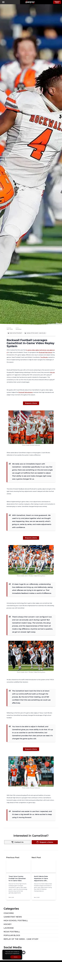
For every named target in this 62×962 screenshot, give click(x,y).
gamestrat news (13, 917)
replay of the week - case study (33, 332)
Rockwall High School (45, 352)
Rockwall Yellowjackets (25, 392)
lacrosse (9, 928)
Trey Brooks (44, 357)
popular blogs (12, 935)
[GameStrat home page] (23, 952)
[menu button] (10, 2)
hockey (7, 924)
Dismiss (15, 957)
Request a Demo (31, 403)
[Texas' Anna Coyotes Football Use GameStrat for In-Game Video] (18, 879)
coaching (9, 913)
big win (52, 372)
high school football (13, 332)
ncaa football (12, 932)
